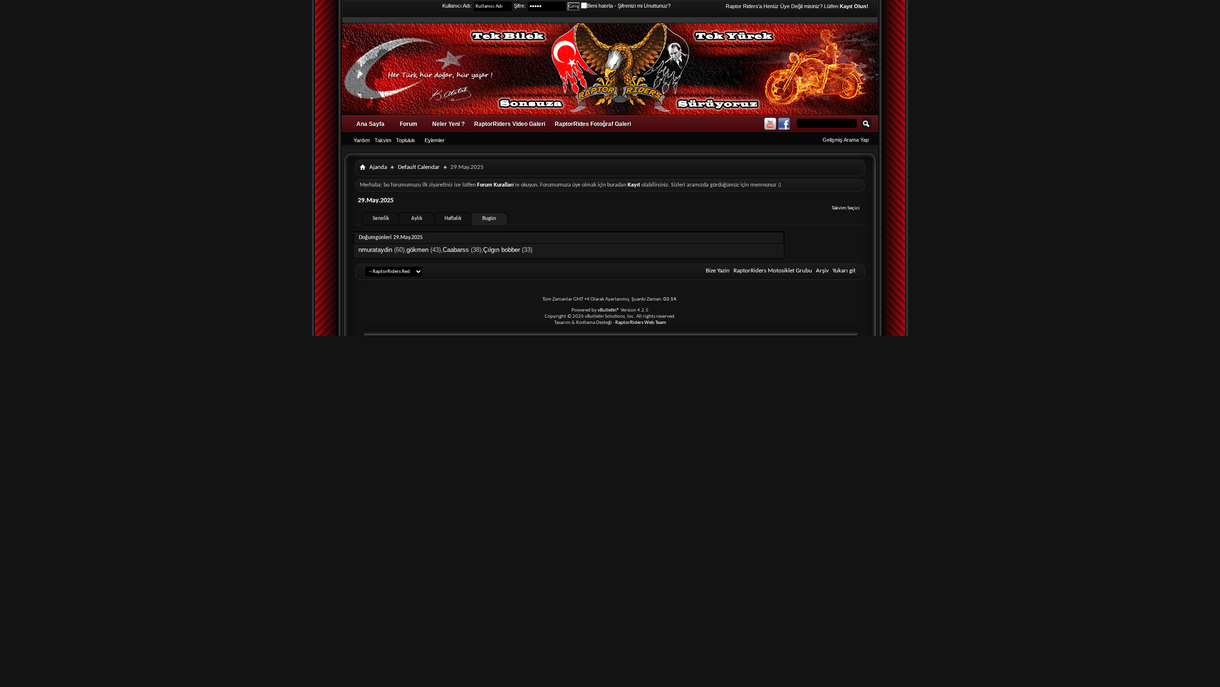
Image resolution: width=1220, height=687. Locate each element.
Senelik (381, 218)
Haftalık (453, 218)
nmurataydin (375, 249)
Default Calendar (419, 167)
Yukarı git (844, 271)
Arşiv (822, 271)
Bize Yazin (718, 271)
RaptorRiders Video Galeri (509, 124)
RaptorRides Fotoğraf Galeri (593, 124)
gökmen (417, 249)
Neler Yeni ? (448, 124)
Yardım (362, 140)
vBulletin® (609, 310)
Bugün (489, 218)
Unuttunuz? (657, 6)
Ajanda (378, 167)
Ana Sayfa (370, 124)
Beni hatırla (600, 6)
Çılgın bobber (501, 249)
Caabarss (456, 249)
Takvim (383, 140)
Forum (408, 124)
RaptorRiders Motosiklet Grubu (772, 271)
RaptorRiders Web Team (640, 322)
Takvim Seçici (846, 208)
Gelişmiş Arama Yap (846, 140)
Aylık (416, 218)
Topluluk (405, 140)
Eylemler (435, 140)
